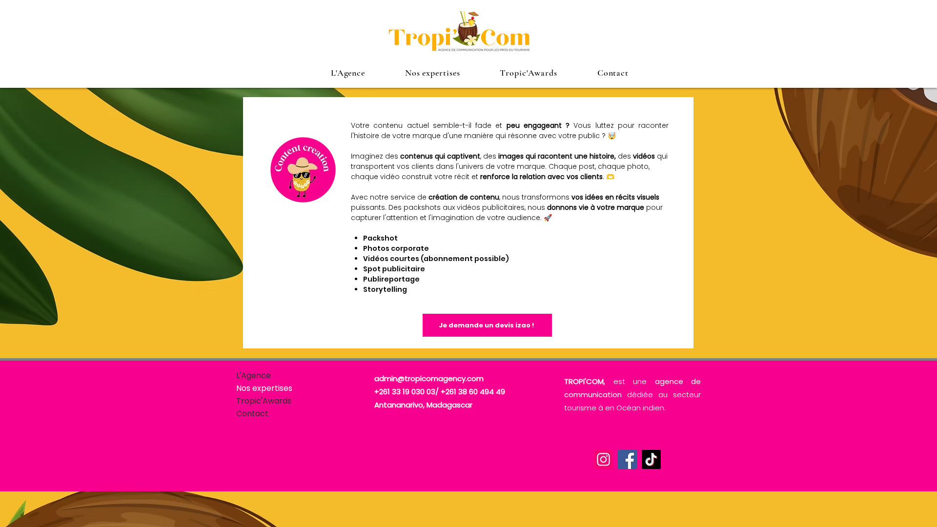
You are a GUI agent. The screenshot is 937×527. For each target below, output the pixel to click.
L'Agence (253, 375)
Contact (252, 413)
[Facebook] (627, 459)
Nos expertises (264, 388)
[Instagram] (603, 459)
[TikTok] (651, 459)
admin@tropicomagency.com (429, 378)
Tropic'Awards (263, 400)
